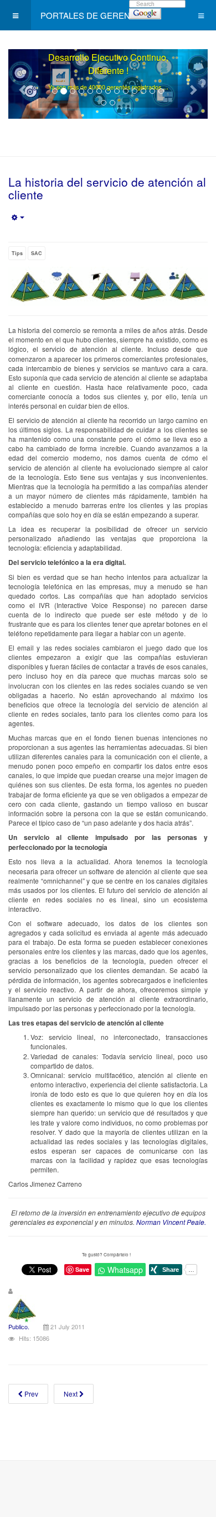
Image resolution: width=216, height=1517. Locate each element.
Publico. (18, 1326)
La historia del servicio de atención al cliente (107, 188)
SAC (36, 253)
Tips (17, 253)
